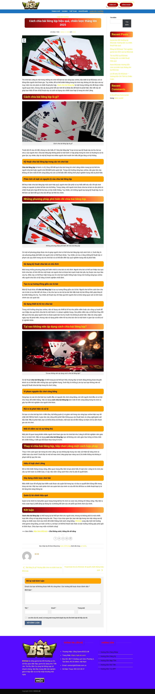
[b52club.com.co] (32, 4)
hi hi (73, 32)
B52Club (25, 661)
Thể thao (73, 11)
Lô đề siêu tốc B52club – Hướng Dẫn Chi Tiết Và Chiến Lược (121, 76)
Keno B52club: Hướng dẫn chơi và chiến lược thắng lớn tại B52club (120, 67)
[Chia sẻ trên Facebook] (55, 538)
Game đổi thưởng (96, 11)
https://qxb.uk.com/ (78, 655)
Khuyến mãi (83, 11)
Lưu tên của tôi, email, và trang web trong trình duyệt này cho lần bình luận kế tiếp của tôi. (58, 618)
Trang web (81, 608)
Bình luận (28, 590)
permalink (83, 546)
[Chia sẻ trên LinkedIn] (70, 538)
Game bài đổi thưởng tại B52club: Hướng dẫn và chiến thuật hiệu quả (121, 43)
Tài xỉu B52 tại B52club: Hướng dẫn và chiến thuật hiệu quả (119, 58)
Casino (64, 11)
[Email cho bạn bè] (63, 538)
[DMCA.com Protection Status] (39, 680)
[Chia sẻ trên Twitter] (59, 538)
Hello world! (118, 98)
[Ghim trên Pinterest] (67, 538)
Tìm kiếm (113, 17)
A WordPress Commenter (119, 95)
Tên (26, 608)
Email (53, 608)
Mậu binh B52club (40, 531)
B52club (78, 521)
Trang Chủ (56, 11)
